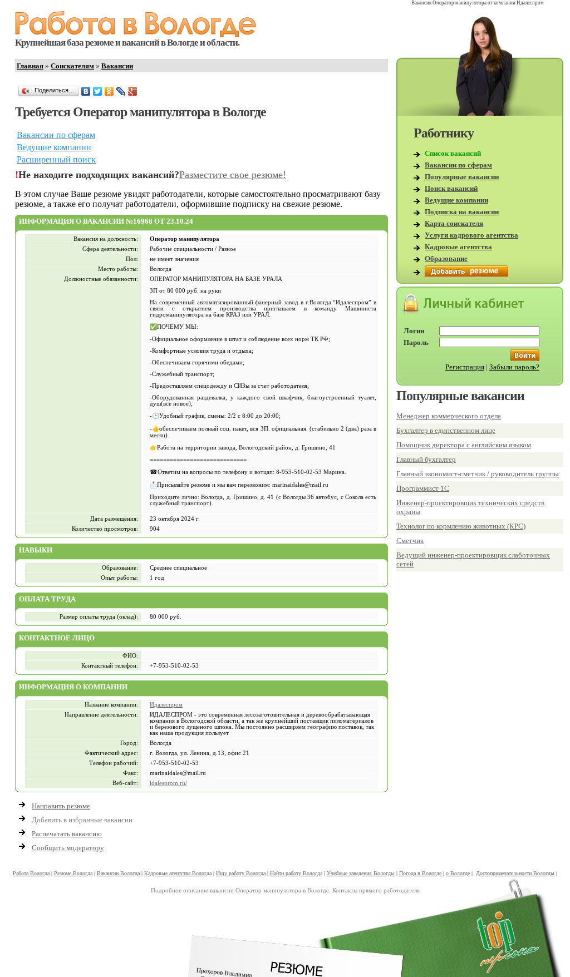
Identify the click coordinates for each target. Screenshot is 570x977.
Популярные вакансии (462, 176)
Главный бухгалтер (426, 459)
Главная (30, 66)
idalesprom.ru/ (168, 783)
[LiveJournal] (121, 91)
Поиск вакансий (451, 188)
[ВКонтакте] (86, 91)
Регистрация (464, 367)
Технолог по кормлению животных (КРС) (460, 526)
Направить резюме (61, 806)
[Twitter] (98, 91)
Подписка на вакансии (462, 212)
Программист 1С (422, 488)
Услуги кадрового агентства (471, 235)
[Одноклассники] (109, 91)
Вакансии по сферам (458, 165)
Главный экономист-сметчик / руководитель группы (477, 474)
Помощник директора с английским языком (463, 445)
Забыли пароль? (514, 367)
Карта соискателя (454, 223)
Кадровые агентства (458, 247)
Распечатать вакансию (67, 834)
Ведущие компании (456, 200)
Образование (446, 258)
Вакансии (117, 66)
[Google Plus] (133, 91)
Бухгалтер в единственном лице (445, 430)
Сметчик (410, 540)
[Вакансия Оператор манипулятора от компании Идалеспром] (136, 35)
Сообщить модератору (68, 847)
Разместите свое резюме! (232, 174)
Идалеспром (166, 705)
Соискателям (72, 66)
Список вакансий (453, 153)
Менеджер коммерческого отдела (448, 416)
